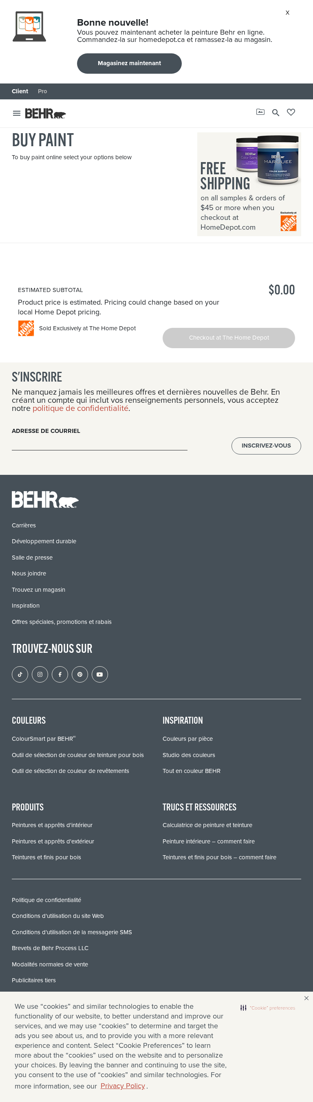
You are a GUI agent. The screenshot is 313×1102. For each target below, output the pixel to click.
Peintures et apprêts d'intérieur (52, 825)
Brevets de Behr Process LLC (50, 948)
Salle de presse (32, 557)
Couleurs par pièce (188, 738)
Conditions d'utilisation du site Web (58, 915)
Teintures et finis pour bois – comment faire (219, 857)
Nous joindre (29, 573)
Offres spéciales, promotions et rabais (62, 621)
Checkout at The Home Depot (229, 337)
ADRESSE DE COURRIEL (46, 431)
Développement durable (44, 541)
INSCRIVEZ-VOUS (266, 445)
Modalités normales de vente (50, 964)
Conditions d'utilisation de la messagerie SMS (72, 932)
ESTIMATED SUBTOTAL (50, 290)
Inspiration (26, 605)
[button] (268, 1007)
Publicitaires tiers (34, 980)
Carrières (24, 525)
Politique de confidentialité (46, 900)
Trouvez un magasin (38, 589)
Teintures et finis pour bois (46, 857)
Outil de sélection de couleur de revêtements (70, 770)
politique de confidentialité (80, 408)
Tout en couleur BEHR (191, 770)
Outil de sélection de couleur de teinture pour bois (78, 755)
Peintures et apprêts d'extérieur (53, 841)
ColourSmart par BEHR (44, 738)
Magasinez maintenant (129, 63)
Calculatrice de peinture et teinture (207, 825)
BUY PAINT (43, 142)
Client (20, 91)
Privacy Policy (123, 1085)
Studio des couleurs (189, 755)
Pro (42, 91)
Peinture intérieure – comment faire (209, 841)
